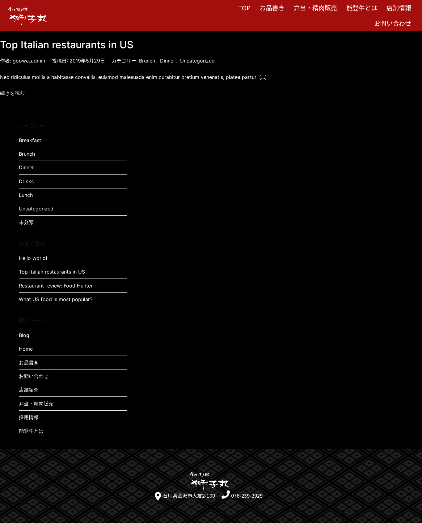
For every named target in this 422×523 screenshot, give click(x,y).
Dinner (167, 61)
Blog (24, 335)
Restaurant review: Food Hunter (56, 286)
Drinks (26, 181)
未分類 (26, 222)
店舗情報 (398, 7)
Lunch (26, 195)
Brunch (147, 61)
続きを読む (12, 93)
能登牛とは (361, 7)
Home (26, 349)
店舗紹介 (29, 390)
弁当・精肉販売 (315, 7)
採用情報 (29, 417)
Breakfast (30, 140)
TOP (244, 7)
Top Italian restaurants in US (66, 45)
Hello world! (33, 258)
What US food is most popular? (55, 299)
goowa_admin (29, 61)
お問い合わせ (392, 23)
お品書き (272, 7)
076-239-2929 (247, 495)
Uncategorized (197, 61)
